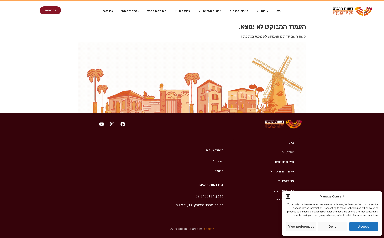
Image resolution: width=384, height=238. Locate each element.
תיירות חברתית (239, 11)
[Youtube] (101, 124)
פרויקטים (184, 11)
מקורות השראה (212, 11)
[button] (288, 196)
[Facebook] (123, 124)
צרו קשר (108, 11)
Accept (363, 226)
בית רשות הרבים (156, 11)
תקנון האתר (216, 160)
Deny (332, 226)
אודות (264, 11)
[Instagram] (112, 124)
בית (278, 11)
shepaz (209, 229)
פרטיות (218, 171)
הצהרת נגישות (214, 150)
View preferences (301, 226)
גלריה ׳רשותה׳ (130, 11)
